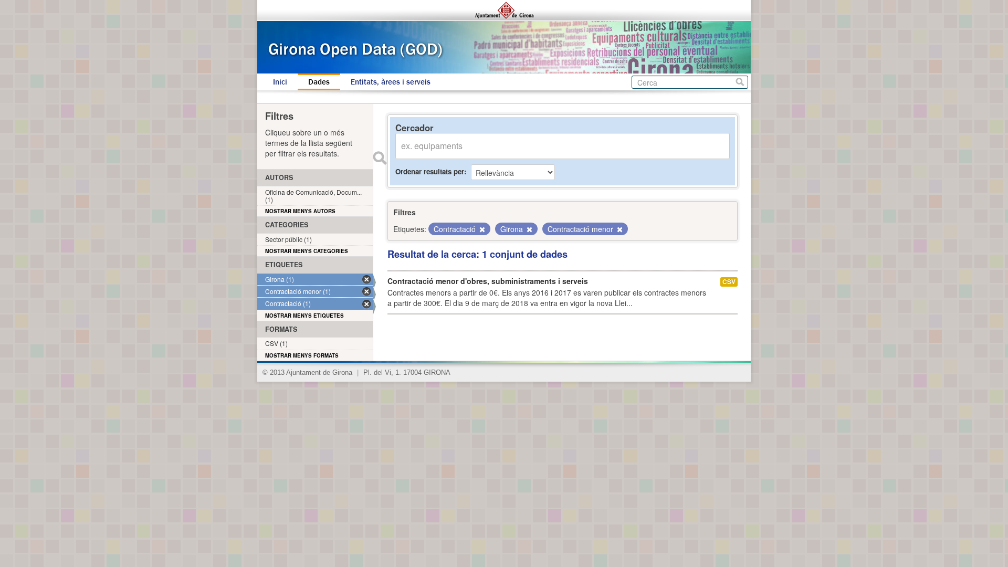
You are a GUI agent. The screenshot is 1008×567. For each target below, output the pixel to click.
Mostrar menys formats (302, 355)
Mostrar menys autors (300, 211)
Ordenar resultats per (429, 171)
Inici (280, 82)
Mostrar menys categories (306, 251)
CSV (729, 281)
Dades (319, 82)
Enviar (379, 158)
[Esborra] (481, 229)
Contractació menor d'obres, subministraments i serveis (487, 281)
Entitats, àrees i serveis (390, 82)
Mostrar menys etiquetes (304, 315)
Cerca (740, 82)
